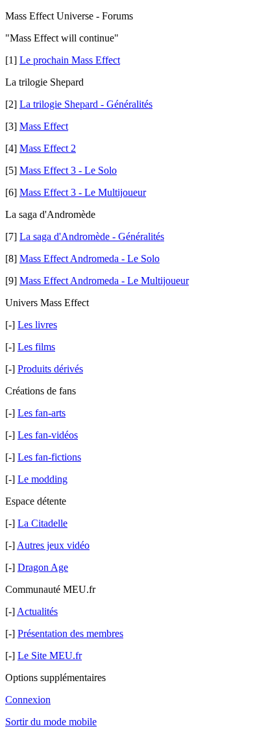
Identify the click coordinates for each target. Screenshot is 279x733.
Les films (36, 346)
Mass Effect (43, 126)
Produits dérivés (50, 368)
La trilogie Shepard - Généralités (85, 104)
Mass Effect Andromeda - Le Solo (89, 258)
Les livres (37, 324)
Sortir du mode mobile (51, 721)
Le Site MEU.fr (50, 655)
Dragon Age (43, 567)
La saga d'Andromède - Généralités (91, 236)
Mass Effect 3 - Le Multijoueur (82, 192)
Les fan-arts (42, 412)
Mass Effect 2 (47, 148)
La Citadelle (42, 523)
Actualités (37, 611)
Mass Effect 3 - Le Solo (68, 170)
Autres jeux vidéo (53, 545)
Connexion (28, 699)
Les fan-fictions (49, 457)
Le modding (42, 479)
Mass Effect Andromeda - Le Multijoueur (104, 280)
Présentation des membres (70, 633)
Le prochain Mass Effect (69, 60)
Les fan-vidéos (48, 434)
